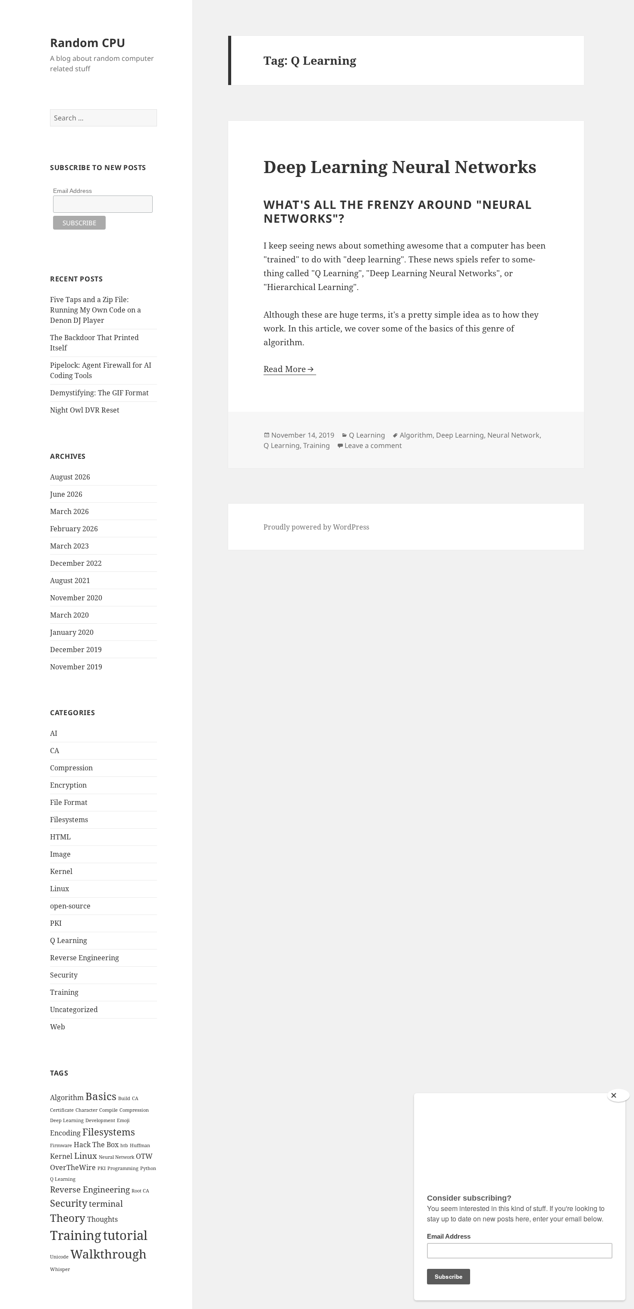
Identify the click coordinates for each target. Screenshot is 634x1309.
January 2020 (72, 632)
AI (53, 733)
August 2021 (70, 580)
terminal (106, 1203)
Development (100, 1120)
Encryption (68, 785)
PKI (56, 923)
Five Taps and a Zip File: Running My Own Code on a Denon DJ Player (95, 310)
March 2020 (69, 615)
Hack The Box (96, 1144)
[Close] (618, 1095)
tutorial (125, 1235)
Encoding (65, 1133)
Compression (71, 768)
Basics (100, 1096)
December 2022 (76, 563)
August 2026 (70, 477)
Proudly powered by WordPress (316, 527)
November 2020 (76, 597)
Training (64, 992)
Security (64, 975)
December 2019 (76, 649)
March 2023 (69, 546)
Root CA (140, 1191)
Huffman (140, 1145)
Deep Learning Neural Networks (400, 166)
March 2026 (69, 511)
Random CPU (87, 42)
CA (54, 750)
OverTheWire (73, 1167)
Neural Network (116, 1157)
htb (124, 1145)
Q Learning (68, 940)
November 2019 (76, 667)
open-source (70, 906)
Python (148, 1168)
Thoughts (102, 1219)
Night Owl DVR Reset (84, 410)
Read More (285, 369)
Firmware (61, 1145)
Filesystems (69, 819)
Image (60, 854)
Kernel (61, 871)
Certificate (62, 1110)
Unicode (59, 1257)
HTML (60, 837)
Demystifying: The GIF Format (99, 392)
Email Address (72, 190)
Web (57, 1026)
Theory (67, 1218)
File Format (69, 802)
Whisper (60, 1269)
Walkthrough (108, 1254)
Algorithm (67, 1097)
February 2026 (74, 528)
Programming (122, 1168)
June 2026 (66, 494)
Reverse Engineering (84, 957)
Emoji (123, 1120)
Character (86, 1110)
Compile (108, 1110)
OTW (144, 1156)
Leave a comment (373, 445)
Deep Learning (67, 1120)
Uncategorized (74, 1009)
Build (124, 1098)
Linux (59, 888)
